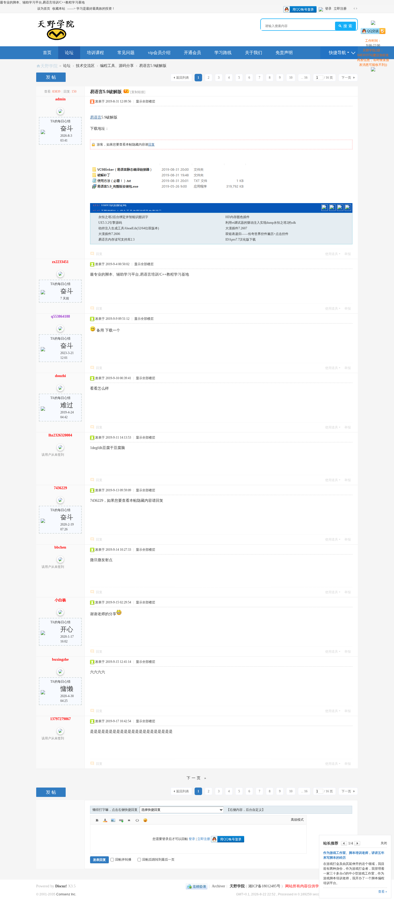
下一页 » (197, 778)
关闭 (384, 843)
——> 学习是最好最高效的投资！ (91, 8)
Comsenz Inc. (66, 894)
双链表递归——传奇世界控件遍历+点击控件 (256, 234)
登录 (328, 8)
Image (113, 820)
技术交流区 (85, 66)
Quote (129, 820)
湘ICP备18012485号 (264, 886)
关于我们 (253, 52)
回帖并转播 (123, 859)
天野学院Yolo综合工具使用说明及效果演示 (131, 208)
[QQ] (196, 886)
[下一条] (357, 843)
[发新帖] (51, 77)
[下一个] (340, 207)
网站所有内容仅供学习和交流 (309, 886)
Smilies (145, 820)
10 (290, 77)
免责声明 (284, 52)
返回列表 (182, 77)
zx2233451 (60, 262)
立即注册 (340, 8)
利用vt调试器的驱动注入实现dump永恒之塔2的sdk (260, 223)
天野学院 (49, 66)
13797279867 (60, 719)
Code (137, 820)
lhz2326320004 (60, 435)
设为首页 (43, 8)
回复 (151, 144)
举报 (347, 254)
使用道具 (331, 254)
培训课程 (95, 52)
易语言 (95, 117)
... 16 (304, 77)
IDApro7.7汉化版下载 (240, 239)
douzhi (60, 376)
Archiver (218, 886)
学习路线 (223, 52)
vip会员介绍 (159, 52)
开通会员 (192, 52)
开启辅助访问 (350, 8)
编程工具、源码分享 (117, 66)
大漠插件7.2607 (236, 228)
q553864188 (60, 316)
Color (105, 820)
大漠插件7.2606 (109, 234)
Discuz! (61, 886)
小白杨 (60, 600)
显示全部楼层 (145, 101)
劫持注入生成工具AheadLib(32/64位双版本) (128, 228)
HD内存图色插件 (237, 217)
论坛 (69, 52)
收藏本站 (58, 8)
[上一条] (344, 843)
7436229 (60, 488)
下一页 (346, 77)
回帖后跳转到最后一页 (158, 859)
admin (60, 99)
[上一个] (324, 207)
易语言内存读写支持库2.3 (116, 239)
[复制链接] (137, 92)
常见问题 (126, 52)
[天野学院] (55, 29)
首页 (47, 52)
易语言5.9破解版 (152, 66)
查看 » (382, 892)
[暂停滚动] (332, 207)
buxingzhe (60, 659)
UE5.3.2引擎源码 (110, 223)
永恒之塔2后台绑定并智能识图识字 (123, 217)
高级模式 (297, 820)
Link (121, 820)
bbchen (60, 547)
